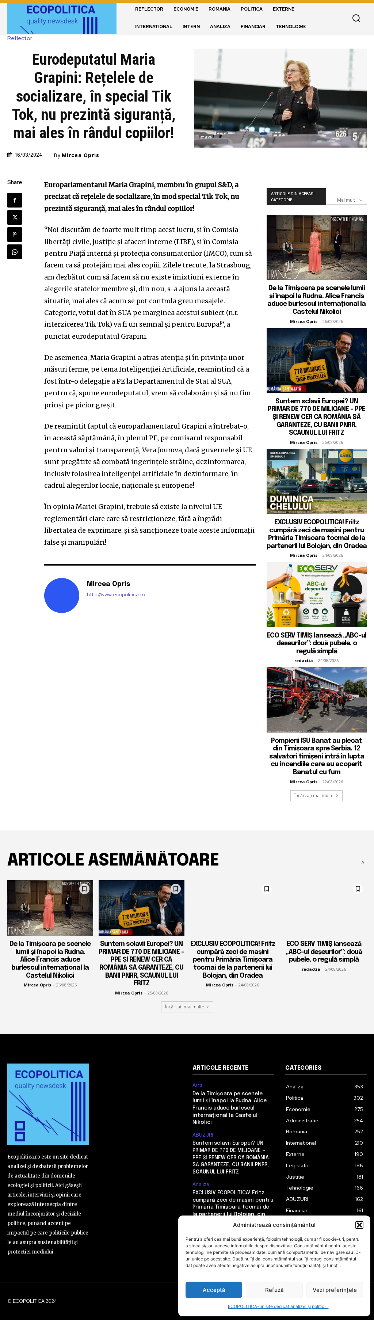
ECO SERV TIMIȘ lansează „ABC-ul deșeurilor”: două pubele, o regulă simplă (316, 643)
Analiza (200, 1184)
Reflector (19, 38)
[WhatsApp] (14, 251)
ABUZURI (202, 1135)
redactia (303, 660)
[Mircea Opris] (61, 595)
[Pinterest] (14, 234)
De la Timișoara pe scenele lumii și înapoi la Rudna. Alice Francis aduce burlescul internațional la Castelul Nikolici (50, 960)
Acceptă (214, 1289)
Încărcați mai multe (313, 795)
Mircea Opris (80, 155)
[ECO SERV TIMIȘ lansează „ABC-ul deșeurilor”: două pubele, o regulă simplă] (317, 594)
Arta (197, 1085)
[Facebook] (14, 200)
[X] (14, 217)
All (364, 862)
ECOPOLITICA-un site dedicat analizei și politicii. (278, 1306)
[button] (359, 1225)
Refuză (274, 1289)
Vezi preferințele (335, 1289)
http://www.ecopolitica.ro (116, 594)
